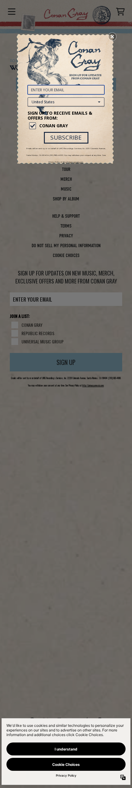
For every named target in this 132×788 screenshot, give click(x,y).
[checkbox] (66, 125)
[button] (112, 36)
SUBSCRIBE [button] (66, 137)
